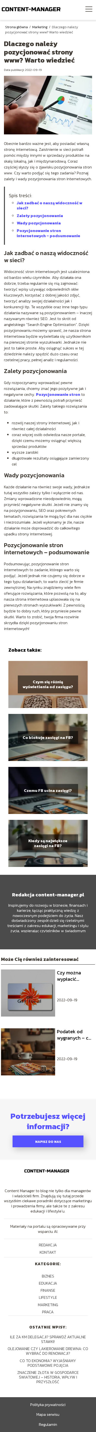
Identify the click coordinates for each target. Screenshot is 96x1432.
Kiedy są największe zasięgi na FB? (47, 843)
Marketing (40, 27)
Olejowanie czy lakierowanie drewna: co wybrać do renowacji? (48, 1351)
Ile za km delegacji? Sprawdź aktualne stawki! (48, 1339)
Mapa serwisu (47, 1414)
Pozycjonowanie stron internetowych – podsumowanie (48, 233)
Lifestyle (48, 1297)
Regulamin (48, 1424)
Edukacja (48, 1283)
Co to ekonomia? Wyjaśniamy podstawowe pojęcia (48, 1363)
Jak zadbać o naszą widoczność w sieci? (49, 205)
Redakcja (48, 1245)
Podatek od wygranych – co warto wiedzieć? (74, 1034)
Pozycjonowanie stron (58, 394)
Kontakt (48, 1252)
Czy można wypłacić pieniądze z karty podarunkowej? (73, 975)
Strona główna (17, 27)
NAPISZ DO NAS (48, 1141)
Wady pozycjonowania (39, 223)
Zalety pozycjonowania (40, 216)
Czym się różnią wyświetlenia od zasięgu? (48, 684)
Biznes (48, 1276)
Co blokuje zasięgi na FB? (48, 737)
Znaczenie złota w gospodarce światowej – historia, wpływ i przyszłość (48, 1377)
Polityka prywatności (47, 1404)
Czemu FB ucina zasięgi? (48, 790)
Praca (48, 1312)
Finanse (48, 1290)
